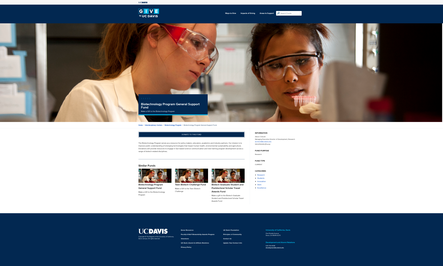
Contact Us (227, 238)
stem (259, 184)
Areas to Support (267, 13)
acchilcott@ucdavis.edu (263, 141)
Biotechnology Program (173, 125)
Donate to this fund (191, 134)
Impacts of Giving (248, 13)
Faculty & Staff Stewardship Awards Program (197, 234)
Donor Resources (187, 230)
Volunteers (185, 238)
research (261, 175)
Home (140, 125)
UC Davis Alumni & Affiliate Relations (195, 243)
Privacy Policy (186, 247)
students (260, 178)
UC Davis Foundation (231, 230)
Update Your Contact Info (232, 243)
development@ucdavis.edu (275, 248)
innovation (261, 181)
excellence (261, 188)
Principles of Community (232, 234)
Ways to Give (230, 13)
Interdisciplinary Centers (153, 125)
